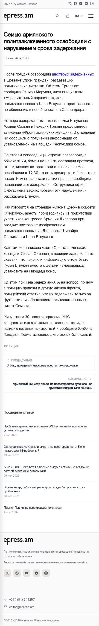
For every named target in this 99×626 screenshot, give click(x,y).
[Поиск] (57, 16)
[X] (69, 3)
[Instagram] (91, 3)
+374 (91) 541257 (22, 599)
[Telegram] (86, 3)
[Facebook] (75, 3)
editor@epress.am (21, 607)
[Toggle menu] (91, 16)
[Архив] (67, 16)
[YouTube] (80, 3)
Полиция (11, 346)
